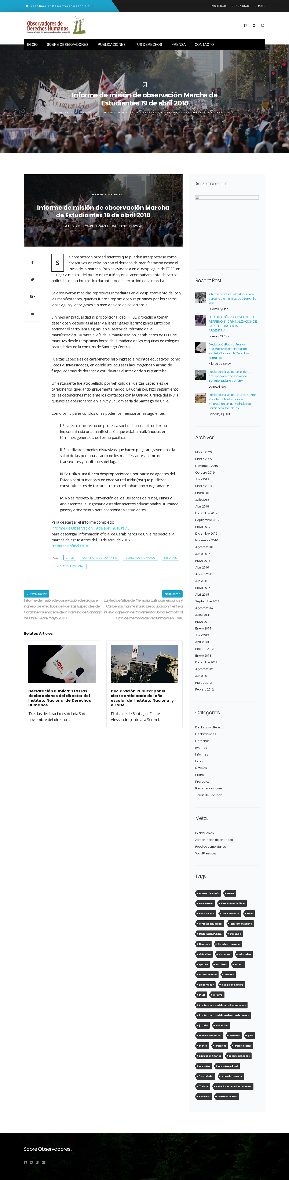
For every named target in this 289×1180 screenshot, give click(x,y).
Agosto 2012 (204, 669)
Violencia (204, 1096)
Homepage (64, 112)
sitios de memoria (232, 1076)
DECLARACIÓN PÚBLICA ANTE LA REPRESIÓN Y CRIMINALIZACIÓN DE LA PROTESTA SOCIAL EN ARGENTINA (233, 324)
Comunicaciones (98, 226)
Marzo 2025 (203, 459)
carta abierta (206, 913)
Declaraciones (205, 734)
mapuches (222, 1025)
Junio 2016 (202, 554)
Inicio (198, 761)
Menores (235, 1035)
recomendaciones (239, 1055)
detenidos (205, 954)
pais (250, 1035)
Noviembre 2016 (206, 540)
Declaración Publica (209, 727)
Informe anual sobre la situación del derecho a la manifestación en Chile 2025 (232, 299)
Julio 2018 (202, 499)
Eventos (201, 747)
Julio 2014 (202, 615)
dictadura (225, 954)
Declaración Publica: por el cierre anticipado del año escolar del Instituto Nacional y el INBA (229, 376)
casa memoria (231, 913)
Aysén (230, 893)
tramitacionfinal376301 (71, 545)
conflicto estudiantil (100, 557)
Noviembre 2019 (206, 465)
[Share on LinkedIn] (32, 313)
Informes (114, 194)
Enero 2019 (203, 493)
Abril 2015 (202, 594)
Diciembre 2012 (206, 662)
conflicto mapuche (241, 923)
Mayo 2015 (202, 587)
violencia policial (70, 566)
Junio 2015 (202, 581)
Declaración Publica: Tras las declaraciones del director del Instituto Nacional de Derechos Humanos (229, 351)
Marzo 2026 (203, 452)
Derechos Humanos (140, 557)
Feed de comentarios (210, 846)
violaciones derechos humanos (233, 1086)
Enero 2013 (203, 655)
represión (204, 1066)
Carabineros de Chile (233, 903)
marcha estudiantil (210, 1035)
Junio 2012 (202, 676)
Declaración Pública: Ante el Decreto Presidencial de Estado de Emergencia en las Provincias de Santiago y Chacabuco (232, 401)
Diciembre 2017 (206, 513)
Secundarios (206, 1076)
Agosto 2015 (204, 574)
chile (70, 557)
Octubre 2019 (205, 472)
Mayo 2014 (202, 621)
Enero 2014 (203, 628)
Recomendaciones (208, 788)
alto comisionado (209, 893)
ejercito (203, 964)
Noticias (201, 768)
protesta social (242, 1045)
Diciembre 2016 (206, 533)
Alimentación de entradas (214, 840)
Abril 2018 (202, 506)
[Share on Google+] (32, 296)
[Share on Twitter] (32, 279)
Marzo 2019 (203, 486)
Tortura (203, 1086)
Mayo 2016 (202, 560)
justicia (203, 1025)
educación (245, 954)
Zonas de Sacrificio (208, 795)
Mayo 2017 (202, 526)
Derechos (87, 112)
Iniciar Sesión (204, 833)
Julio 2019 (202, 479)
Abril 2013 (202, 642)
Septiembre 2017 (207, 520)
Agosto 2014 (204, 608)
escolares (221, 964)
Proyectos (202, 781)
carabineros (206, 903)
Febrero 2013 (204, 648)
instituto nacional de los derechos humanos (224, 1015)
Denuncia (235, 933)
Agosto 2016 (204, 547)
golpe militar (206, 984)
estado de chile (207, 974)
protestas (220, 1045)
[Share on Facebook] (32, 262)
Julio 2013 (202, 635)
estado (239, 964)
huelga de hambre (232, 984)
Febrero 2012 (204, 689)
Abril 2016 (202, 567)
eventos (229, 974)
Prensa (200, 774)
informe (170, 557)
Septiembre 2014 (207, 601)
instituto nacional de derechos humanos (222, 1005)
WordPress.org (205, 853)
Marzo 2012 (203, 682)
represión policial (228, 1066)
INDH (202, 994)
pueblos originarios (210, 1055)
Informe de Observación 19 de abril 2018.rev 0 (90, 528)
